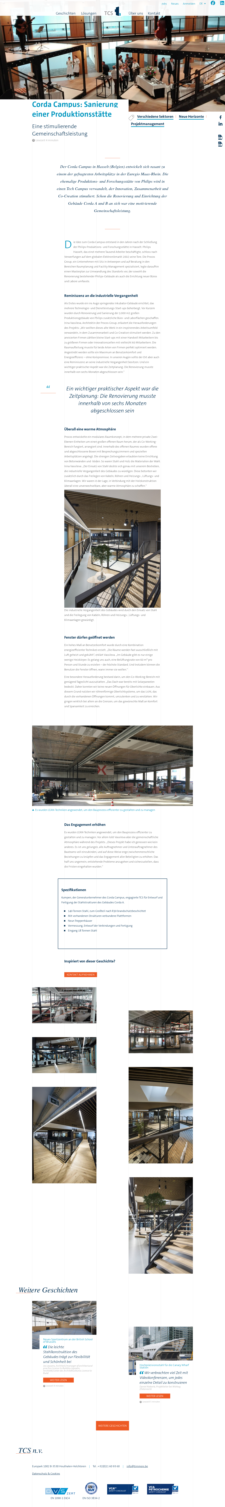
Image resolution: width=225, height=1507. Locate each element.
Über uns (136, 13)
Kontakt (154, 13)
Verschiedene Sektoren (155, 116)
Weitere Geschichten (112, 1426)
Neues (175, 4)
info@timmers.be (137, 1466)
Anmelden (189, 4)
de (201, 3)
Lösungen (88, 13)
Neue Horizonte (191, 116)
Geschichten (66, 13)
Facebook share (220, 117)
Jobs (164, 4)
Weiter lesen (58, 1380)
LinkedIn (220, 124)
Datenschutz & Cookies (46, 1473)
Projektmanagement (147, 123)
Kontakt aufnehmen (81, 974)
